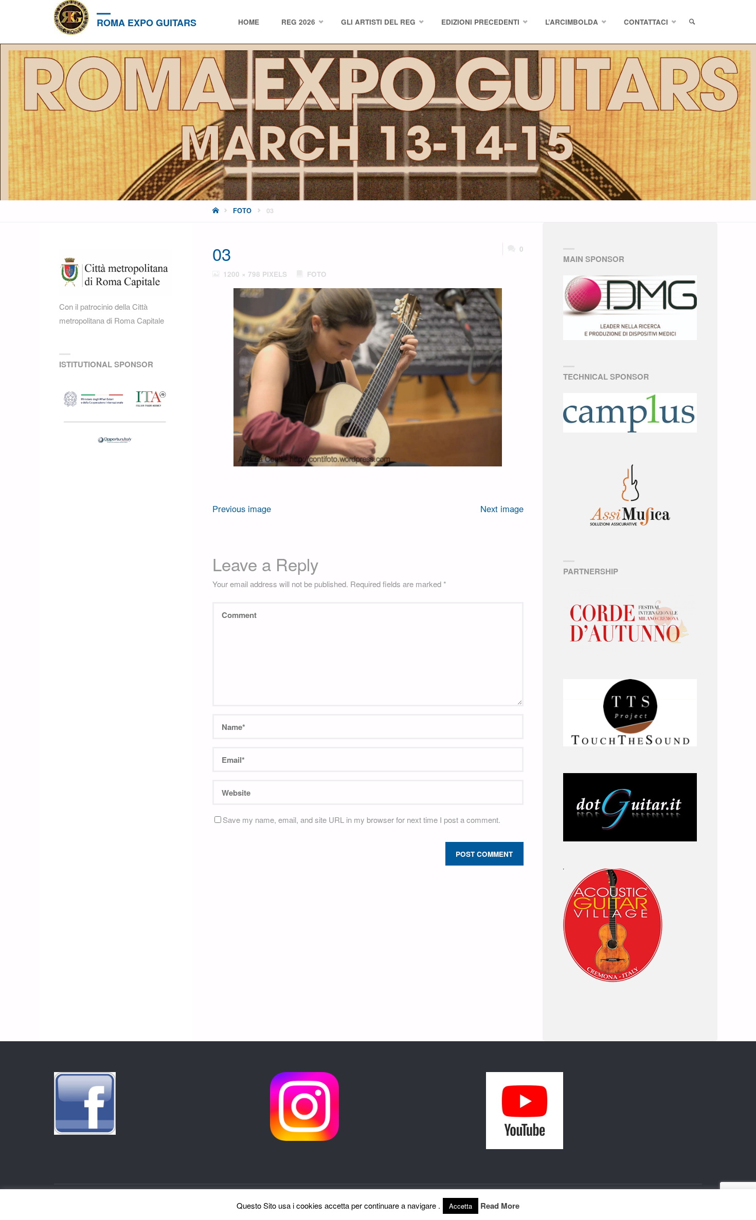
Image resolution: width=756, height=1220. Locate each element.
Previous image (241, 508)
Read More (499, 1205)
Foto (242, 210)
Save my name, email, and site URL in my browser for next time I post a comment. (361, 819)
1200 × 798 (242, 274)
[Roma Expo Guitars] (71, 17)
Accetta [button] (460, 1206)
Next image (502, 508)
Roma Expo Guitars (146, 22)
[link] (692, 22)
